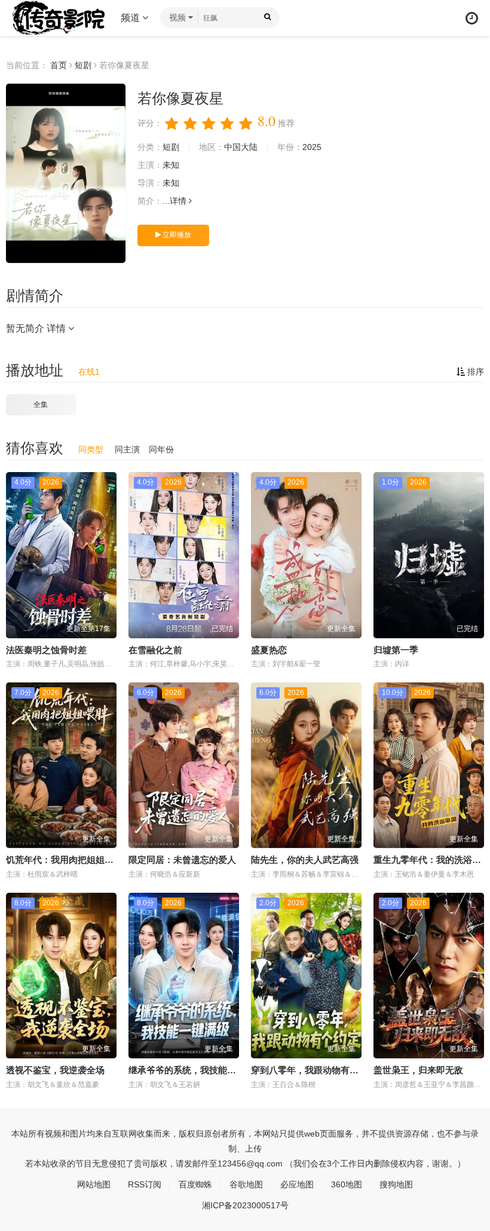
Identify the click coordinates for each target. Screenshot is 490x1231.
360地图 (346, 1184)
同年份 (161, 449)
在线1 (89, 371)
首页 (58, 65)
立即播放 (176, 235)
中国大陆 (241, 147)
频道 (131, 18)
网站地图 (94, 1184)
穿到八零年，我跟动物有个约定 (313, 1070)
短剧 (83, 65)
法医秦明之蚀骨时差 (46, 650)
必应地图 (297, 1184)
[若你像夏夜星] (65, 173)
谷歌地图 (246, 1184)
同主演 (127, 449)
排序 (474, 371)
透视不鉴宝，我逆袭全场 (55, 1070)
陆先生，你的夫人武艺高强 (305, 860)
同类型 (90, 449)
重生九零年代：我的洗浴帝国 (431, 860)
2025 (311, 147)
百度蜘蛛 (195, 1184)
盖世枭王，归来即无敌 (418, 1070)
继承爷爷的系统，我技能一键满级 (195, 1070)
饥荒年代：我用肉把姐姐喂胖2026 (74, 860)
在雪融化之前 (155, 650)
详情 (179, 201)
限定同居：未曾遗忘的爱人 (182, 860)
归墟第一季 (395, 650)
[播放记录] (472, 18)
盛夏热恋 (269, 650)
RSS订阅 (144, 1184)
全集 (40, 404)
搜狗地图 (396, 1184)
